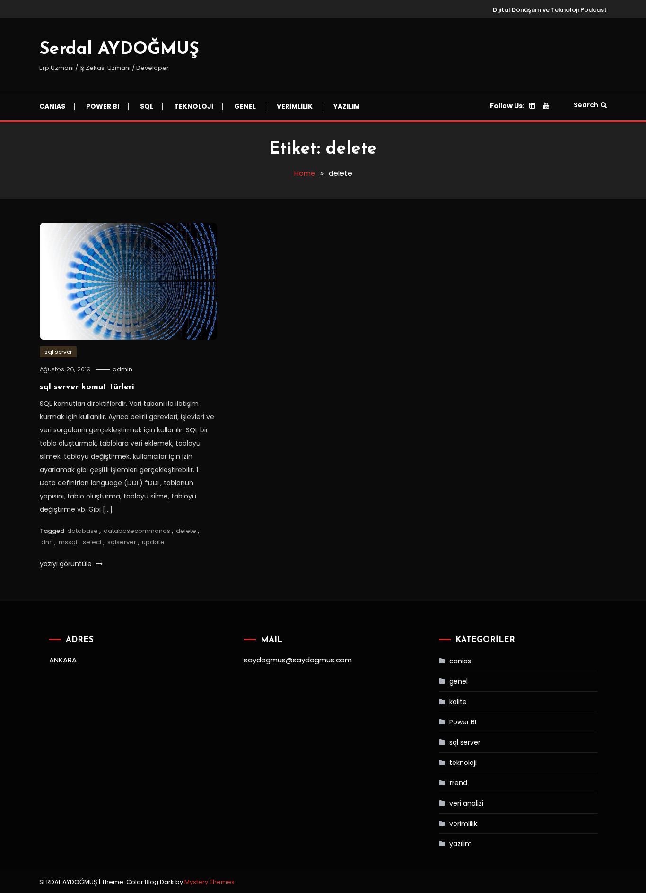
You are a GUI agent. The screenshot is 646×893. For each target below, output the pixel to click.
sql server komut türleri (87, 387)
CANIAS (52, 106)
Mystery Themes (209, 881)
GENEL (245, 106)
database (82, 530)
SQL (146, 106)
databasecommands (137, 530)
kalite (458, 701)
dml (47, 542)
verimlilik (463, 823)
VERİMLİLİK (295, 106)
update (153, 542)
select (92, 542)
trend (458, 783)
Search (586, 105)
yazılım (346, 106)
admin (122, 369)
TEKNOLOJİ (193, 106)
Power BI (462, 722)
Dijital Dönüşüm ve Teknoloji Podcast (550, 9)
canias (460, 661)
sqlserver (121, 542)
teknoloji (463, 762)
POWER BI (102, 106)
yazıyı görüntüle (67, 563)
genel (458, 681)
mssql (68, 542)
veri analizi (466, 803)
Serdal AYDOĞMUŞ (119, 49)
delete (186, 530)
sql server (58, 352)
